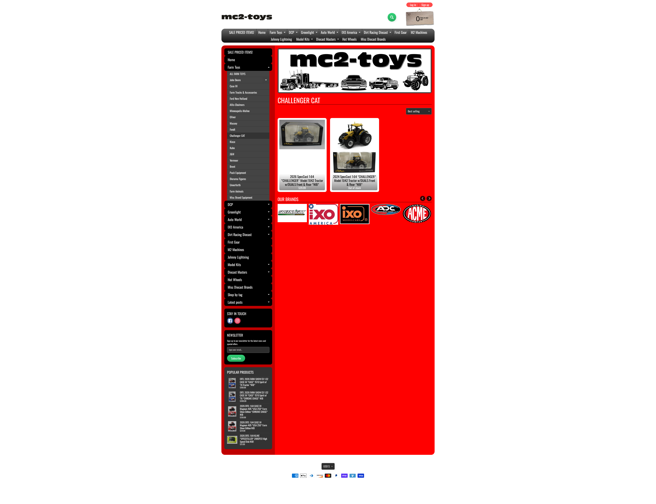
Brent (232, 166)
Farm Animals (236, 191)
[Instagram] (237, 321)
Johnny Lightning (281, 39)
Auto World (330, 33)
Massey (233, 123)
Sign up (425, 4)
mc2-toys (327, 494)
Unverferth (235, 185)
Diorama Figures (238, 179)
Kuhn (232, 148)
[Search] (392, 17)
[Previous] (422, 198)
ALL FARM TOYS (237, 74)
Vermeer (234, 160)
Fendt (232, 129)
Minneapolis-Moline (240, 111)
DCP (293, 33)
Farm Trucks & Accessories (243, 92)
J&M (232, 154)
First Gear (401, 32)
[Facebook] (230, 321)
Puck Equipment (238, 173)
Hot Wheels (349, 39)
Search (328, 485)
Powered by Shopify (328, 497)
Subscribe (236, 358)
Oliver (233, 117)
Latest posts (250, 303)
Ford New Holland (238, 98)
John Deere (249, 80)
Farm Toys (278, 33)
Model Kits (305, 40)
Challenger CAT (237, 136)
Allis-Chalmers (237, 105)
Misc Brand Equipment (241, 197)
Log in (413, 4)
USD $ (326, 466)
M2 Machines (419, 32)
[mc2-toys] (247, 17)
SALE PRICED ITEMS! (241, 32)
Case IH (233, 86)
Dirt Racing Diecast (378, 33)
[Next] (429, 198)
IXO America (351, 33)
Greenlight (309, 33)
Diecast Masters (328, 40)
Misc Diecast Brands (373, 39)
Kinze (232, 142)
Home (261, 32)
